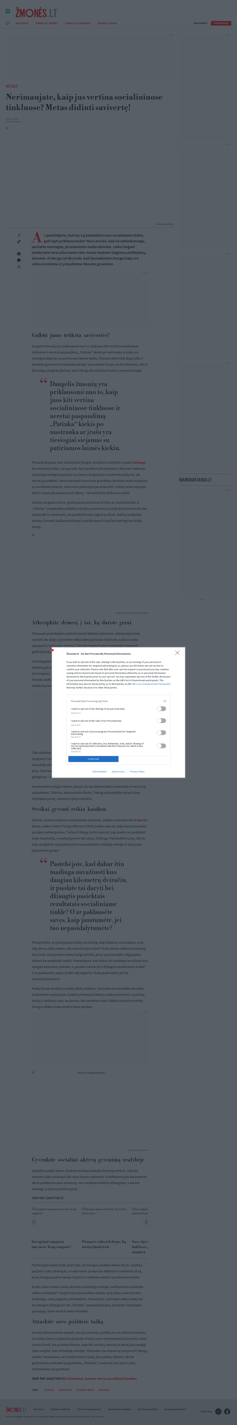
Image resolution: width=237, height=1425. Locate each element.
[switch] (161, 708)
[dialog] (118, 712)
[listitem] (118, 701)
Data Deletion (100, 771)
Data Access (118, 771)
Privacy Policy (137, 771)
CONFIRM (93, 759)
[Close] (178, 654)
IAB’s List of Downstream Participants (151, 683)
